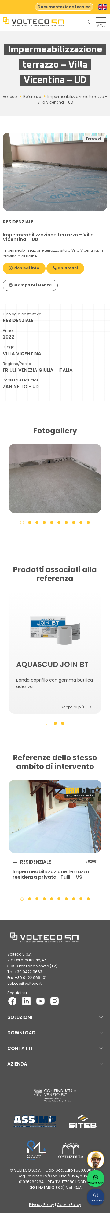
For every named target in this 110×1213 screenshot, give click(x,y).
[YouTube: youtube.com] (40, 1000)
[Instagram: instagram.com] (55, 1000)
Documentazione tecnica (64, 6)
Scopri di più (72, 707)
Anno (8, 330)
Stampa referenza (32, 285)
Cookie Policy (69, 1204)
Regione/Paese (17, 363)
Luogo (8, 346)
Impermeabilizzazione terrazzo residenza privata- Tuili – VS (51, 874)
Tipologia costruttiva (22, 314)
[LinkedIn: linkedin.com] (26, 1000)
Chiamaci (67, 268)
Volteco (10, 96)
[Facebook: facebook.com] (12, 1000)
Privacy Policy (41, 1204)
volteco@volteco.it (24, 983)
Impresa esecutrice (20, 380)
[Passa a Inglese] (102, 7)
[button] (22, 522)
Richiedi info (26, 268)
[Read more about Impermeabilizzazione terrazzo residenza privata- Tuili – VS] (55, 816)
